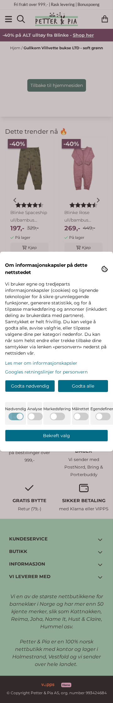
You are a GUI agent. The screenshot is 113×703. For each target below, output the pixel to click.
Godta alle (83, 386)
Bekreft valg (56, 435)
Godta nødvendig (30, 386)
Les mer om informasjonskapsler (41, 363)
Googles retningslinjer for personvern (46, 372)
